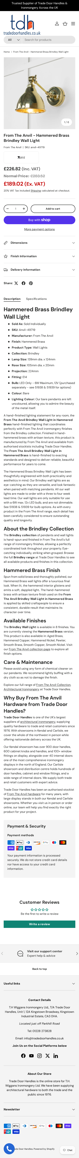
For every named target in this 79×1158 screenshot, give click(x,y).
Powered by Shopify (44, 1148)
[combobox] (39, 40)
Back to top (39, 969)
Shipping (36, 190)
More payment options (39, 229)
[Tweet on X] (16, 283)
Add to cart (53, 208)
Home (7, 51)
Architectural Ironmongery (21, 689)
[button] (65, 24)
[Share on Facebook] (23, 283)
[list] (39, 93)
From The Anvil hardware (24, 794)
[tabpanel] (39, 560)
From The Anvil (12, 147)
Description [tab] (12, 299)
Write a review (39, 924)
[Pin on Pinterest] (31, 283)
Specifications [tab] (36, 299)
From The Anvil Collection (53, 685)
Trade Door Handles (22, 1148)
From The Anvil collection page (29, 649)
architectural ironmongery (37, 722)
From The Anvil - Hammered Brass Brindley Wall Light (41, 51)
